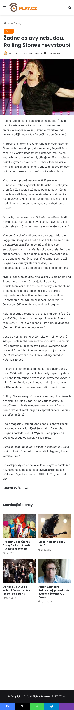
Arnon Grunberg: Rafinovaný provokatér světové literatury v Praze (53, 592)
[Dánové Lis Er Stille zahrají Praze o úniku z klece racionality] (19, 571)
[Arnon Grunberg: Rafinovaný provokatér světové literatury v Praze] (54, 571)
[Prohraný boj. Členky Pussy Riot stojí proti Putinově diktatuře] (19, 526)
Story (18, 23)
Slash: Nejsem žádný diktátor (51, 543)
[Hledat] (69, 9)
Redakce (12, 53)
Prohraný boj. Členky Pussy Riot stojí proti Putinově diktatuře (16, 545)
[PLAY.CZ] (23, 7)
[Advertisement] (37, 647)
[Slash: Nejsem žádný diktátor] (54, 526)
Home (9, 23)
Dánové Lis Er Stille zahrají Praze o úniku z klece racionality (17, 590)
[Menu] (4, 9)
